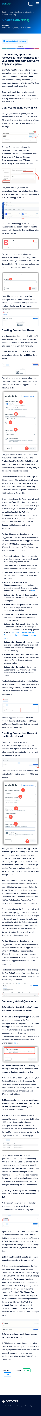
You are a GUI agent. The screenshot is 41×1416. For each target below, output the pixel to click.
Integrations (29, 12)
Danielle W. (6, 25)
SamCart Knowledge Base (12, 12)
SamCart (6, 3)
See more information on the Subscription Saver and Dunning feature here (20, 635)
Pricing (19, 1406)
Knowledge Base (31, 1406)
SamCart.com (9, 1406)
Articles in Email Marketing (16, 41)
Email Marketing (10, 15)
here (33, 591)
